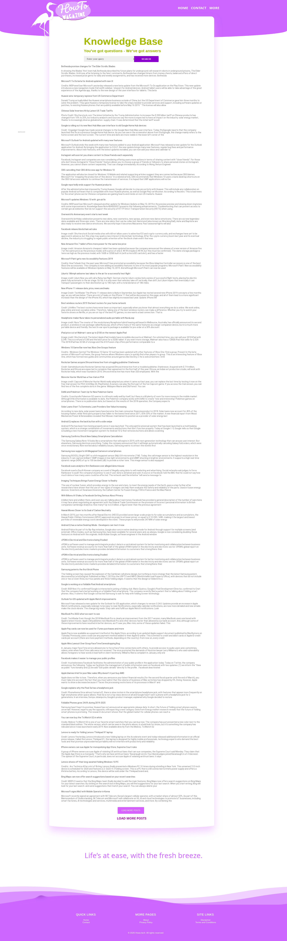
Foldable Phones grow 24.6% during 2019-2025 (83, 703)
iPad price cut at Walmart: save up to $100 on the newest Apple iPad (94, 333)
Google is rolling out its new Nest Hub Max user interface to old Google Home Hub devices (103, 125)
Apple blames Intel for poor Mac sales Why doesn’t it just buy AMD (92, 673)
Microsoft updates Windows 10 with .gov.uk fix (83, 199)
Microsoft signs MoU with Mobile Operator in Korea (85, 791)
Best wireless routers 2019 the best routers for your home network (93, 303)
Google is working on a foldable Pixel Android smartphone (88, 584)
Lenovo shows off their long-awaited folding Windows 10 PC (90, 762)
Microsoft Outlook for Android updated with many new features (91, 140)
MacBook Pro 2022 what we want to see (80, 614)
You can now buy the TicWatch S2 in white (81, 717)
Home (86, 920)
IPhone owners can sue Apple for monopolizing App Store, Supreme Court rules (99, 747)
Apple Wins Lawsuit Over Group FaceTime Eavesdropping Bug (90, 643)
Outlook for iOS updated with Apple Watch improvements (88, 599)
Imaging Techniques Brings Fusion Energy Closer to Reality (89, 481)
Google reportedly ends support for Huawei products (86, 185)
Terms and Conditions (205, 922)
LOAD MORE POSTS (130, 810)
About (146, 920)
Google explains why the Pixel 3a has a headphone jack (87, 688)
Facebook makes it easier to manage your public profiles (88, 658)
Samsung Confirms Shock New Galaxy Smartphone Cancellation (92, 436)
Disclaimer (206, 920)
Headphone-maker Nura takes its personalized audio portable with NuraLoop (97, 318)
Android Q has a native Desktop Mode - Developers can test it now (92, 525)
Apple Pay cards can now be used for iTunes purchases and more (92, 629)
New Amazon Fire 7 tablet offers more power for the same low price (93, 244)
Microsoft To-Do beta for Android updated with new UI (87, 81)
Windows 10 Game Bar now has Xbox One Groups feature (88, 347)
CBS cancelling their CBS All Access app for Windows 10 (88, 170)
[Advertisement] (21, 86)
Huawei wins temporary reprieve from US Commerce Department (92, 96)
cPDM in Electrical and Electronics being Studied (84, 540)
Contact (86, 922)
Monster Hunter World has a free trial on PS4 (82, 377)
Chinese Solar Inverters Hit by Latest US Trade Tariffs (87, 111)
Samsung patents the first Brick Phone (80, 569)
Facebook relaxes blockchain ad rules (79, 229)
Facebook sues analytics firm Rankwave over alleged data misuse (92, 466)
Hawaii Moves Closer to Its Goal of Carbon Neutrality (86, 510)
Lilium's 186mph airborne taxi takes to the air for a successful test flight (95, 273)
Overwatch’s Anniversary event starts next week (84, 214)
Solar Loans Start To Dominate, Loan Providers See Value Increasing (93, 407)
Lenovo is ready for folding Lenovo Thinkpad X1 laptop (87, 732)
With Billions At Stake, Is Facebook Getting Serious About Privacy (92, 495)
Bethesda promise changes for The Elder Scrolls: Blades (88, 66)
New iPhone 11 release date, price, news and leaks (85, 288)
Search (146, 59)
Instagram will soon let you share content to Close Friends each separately (97, 155)
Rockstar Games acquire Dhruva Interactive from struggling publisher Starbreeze (100, 362)
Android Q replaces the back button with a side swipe (86, 421)
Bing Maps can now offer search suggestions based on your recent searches (98, 777)
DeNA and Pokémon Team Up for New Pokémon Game (87, 392)
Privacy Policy (145, 922)
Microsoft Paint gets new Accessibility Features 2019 (87, 259)
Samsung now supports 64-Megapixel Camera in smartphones (91, 451)
